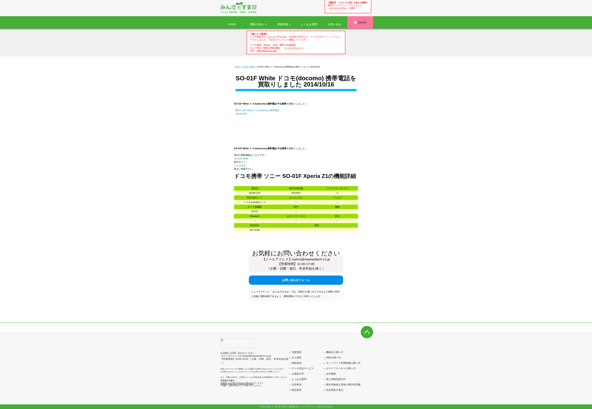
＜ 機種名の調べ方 (333, 352)
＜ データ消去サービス (301, 368)
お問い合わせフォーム (296, 280)
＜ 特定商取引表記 (333, 390)
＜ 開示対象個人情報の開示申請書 (342, 384)
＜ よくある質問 (297, 379)
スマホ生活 (240, 165)
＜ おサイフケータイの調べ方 (339, 368)
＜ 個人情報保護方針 (334, 379)
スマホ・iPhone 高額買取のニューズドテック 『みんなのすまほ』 (238, 7)
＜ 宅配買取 (294, 352)
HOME (232, 24)
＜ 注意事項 (294, 384)
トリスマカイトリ (293, 48)
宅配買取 (362, 22)
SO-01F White (241, 158)
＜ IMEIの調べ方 (332, 357)
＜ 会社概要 (329, 373)
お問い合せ (334, 24)
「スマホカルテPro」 (337, 8)
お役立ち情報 (249, 67)
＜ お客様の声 (296, 373)
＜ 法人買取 (294, 357)
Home (237, 67)
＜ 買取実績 (294, 363)
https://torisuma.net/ (267, 50)
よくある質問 (309, 24)
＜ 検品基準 (294, 390)
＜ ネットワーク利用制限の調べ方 (342, 363)
